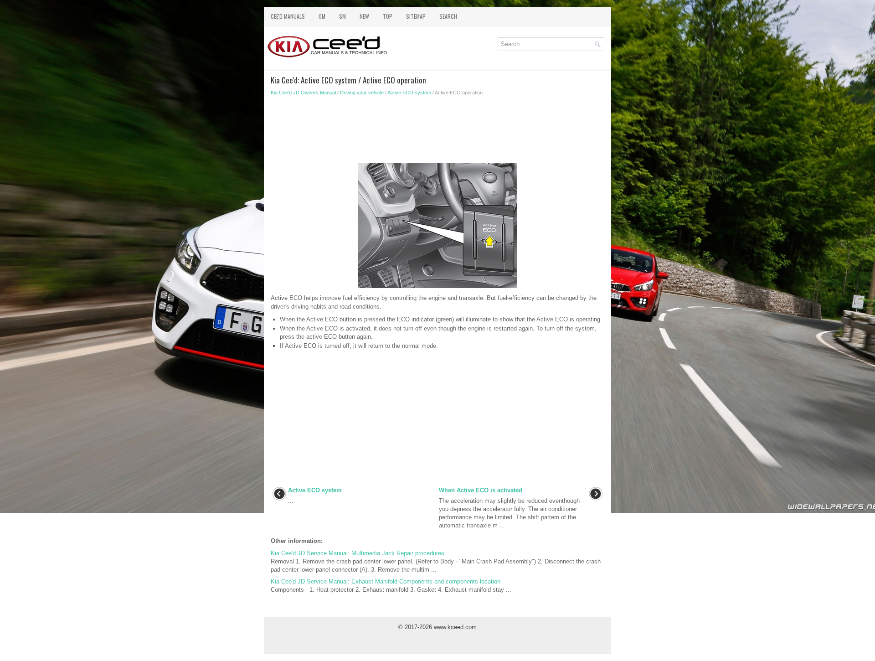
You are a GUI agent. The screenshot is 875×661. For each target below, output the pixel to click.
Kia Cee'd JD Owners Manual (303, 92)
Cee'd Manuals (288, 16)
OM (322, 16)
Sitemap (416, 16)
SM (342, 16)
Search (448, 16)
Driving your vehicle (362, 92)
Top (387, 16)
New (364, 16)
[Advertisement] (437, 132)
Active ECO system (409, 92)
